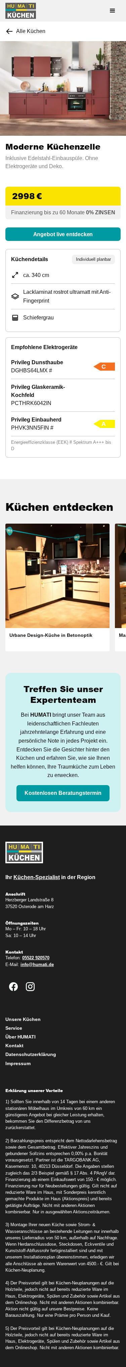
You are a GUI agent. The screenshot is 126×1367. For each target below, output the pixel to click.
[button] (112, 11)
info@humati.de (37, 964)
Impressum (18, 1063)
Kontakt (14, 1045)
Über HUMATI (20, 1036)
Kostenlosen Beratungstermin (63, 793)
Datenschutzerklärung (30, 1054)
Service (13, 1028)
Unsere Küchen (23, 1019)
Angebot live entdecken (63, 234)
